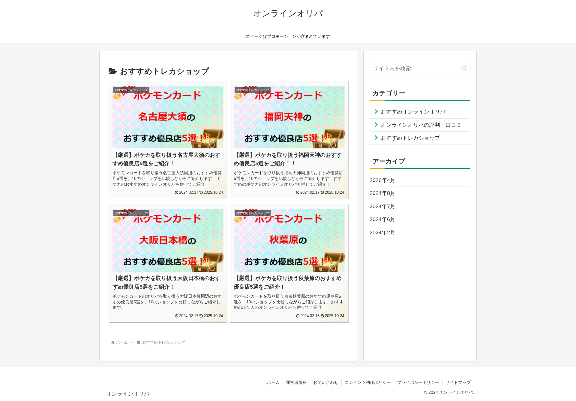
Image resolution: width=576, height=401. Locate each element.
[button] (464, 68)
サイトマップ (458, 382)
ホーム (273, 382)
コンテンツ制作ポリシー (368, 382)
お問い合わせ (325, 382)
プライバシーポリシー (418, 382)
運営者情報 (296, 382)
